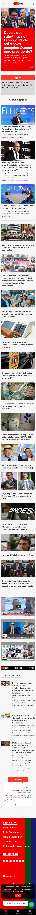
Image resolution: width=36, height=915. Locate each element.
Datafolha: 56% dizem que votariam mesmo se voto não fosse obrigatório (17, 344)
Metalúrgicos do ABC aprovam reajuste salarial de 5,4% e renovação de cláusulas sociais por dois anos (23, 748)
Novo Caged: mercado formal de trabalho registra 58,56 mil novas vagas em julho (17, 314)
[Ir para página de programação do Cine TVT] (18, 669)
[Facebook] (17, 861)
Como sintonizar (12, 837)
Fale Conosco (11, 832)
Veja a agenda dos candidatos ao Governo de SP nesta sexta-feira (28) (17, 496)
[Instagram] (11, 861)
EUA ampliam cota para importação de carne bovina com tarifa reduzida (18, 406)
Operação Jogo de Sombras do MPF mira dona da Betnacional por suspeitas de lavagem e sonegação (17, 583)
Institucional (10, 828)
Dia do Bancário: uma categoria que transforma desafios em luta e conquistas (18, 247)
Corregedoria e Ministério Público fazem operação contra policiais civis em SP (17, 375)
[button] (3, 3)
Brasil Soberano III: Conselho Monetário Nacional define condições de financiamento (14, 526)
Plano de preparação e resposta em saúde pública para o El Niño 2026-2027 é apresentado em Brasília (18, 437)
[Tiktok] (20, 861)
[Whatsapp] (7, 861)
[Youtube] (4, 861)
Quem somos (10, 841)
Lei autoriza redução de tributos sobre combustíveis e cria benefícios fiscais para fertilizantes (23, 688)
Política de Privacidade (16, 846)
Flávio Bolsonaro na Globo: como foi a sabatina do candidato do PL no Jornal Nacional (17, 129)
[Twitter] (14, 861)
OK (18, 895)
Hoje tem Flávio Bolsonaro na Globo (18, 555)
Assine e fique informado (17, 884)
